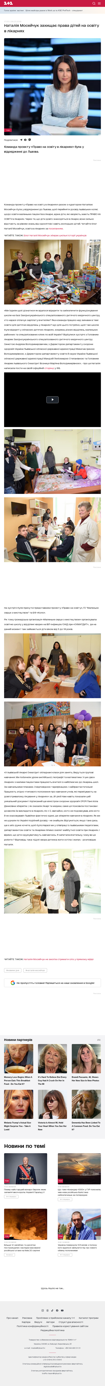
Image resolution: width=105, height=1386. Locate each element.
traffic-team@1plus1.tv (52, 1373)
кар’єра (26, 1322)
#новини (9, 1254)
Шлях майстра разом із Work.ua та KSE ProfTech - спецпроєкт (54, 10)
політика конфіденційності (32, 1326)
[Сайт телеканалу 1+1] (8, 3)
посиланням (56, 228)
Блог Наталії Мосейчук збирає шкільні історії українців (55, 235)
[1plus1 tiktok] (52, 1310)
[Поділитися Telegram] (21, 140)
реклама (27, 1317)
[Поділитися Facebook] (25, 140)
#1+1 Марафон (11, 1196)
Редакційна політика (52, 1330)
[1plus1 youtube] (62, 1310)
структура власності (71, 1322)
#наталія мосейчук (35, 970)
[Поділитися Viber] (29, 140)
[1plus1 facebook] (57, 1310)
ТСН (8, 130)
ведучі (38, 1322)
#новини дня (12, 970)
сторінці (49, 368)
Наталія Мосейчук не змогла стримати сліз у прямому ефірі (59, 959)
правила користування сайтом (70, 1326)
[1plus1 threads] (47, 1310)
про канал (12, 1317)
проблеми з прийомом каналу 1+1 (55, 1317)
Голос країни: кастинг (14, 10)
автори (50, 1322)
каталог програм (88, 1317)
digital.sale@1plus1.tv (53, 1366)
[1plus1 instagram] (43, 1310)
